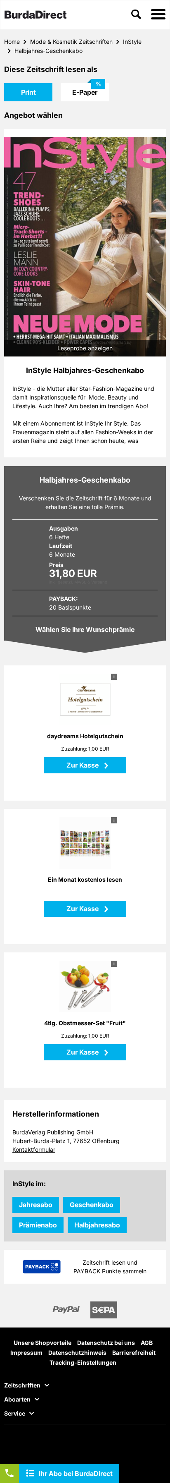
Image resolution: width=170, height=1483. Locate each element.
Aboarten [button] (17, 1399)
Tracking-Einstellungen (83, 1362)
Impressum (26, 1352)
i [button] (114, 676)
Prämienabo (38, 1225)
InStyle (132, 41)
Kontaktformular (33, 1149)
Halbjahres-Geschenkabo (48, 50)
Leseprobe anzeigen (85, 348)
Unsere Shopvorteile (42, 1342)
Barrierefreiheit (134, 1352)
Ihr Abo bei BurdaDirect (76, 1473)
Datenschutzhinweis (77, 1352)
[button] (158, 14)
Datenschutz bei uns (106, 1342)
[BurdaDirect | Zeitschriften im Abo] (35, 15)
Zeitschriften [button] (22, 1385)
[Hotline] (9, 1473)
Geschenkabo (91, 1205)
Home (12, 41)
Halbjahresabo (97, 1225)
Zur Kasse (83, 765)
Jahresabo (35, 1205)
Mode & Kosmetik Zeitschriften (71, 41)
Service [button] (14, 1413)
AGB (147, 1342)
